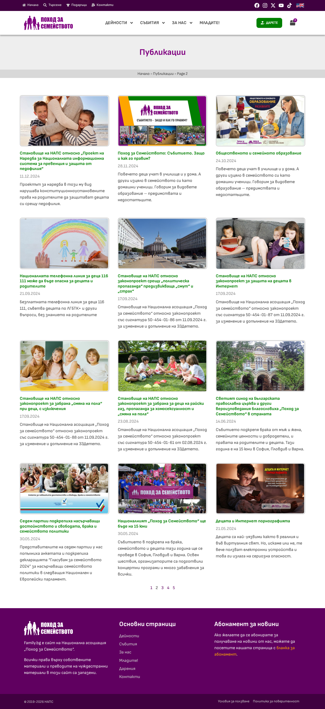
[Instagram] (265, 5)
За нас (179, 22)
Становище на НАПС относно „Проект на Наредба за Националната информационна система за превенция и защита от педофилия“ (62, 161)
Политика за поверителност (276, 701)
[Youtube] (281, 5)
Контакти (129, 676)
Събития (149, 22)
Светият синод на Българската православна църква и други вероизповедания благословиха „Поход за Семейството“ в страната (257, 406)
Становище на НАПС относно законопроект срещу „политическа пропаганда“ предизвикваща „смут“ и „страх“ (155, 283)
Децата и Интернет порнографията (253, 521)
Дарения (127, 668)
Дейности (116, 22)
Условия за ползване (233, 701)
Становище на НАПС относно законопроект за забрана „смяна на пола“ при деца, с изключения (61, 403)
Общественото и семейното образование (258, 153)
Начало (144, 73)
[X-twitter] (273, 5)
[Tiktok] (289, 5)
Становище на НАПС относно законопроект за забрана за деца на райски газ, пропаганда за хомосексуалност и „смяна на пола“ (161, 406)
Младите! (210, 22)
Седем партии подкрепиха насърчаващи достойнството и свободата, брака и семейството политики (60, 526)
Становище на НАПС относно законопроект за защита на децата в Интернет (253, 281)
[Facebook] (257, 5)
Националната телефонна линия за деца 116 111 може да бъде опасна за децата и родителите (64, 281)
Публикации (163, 73)
